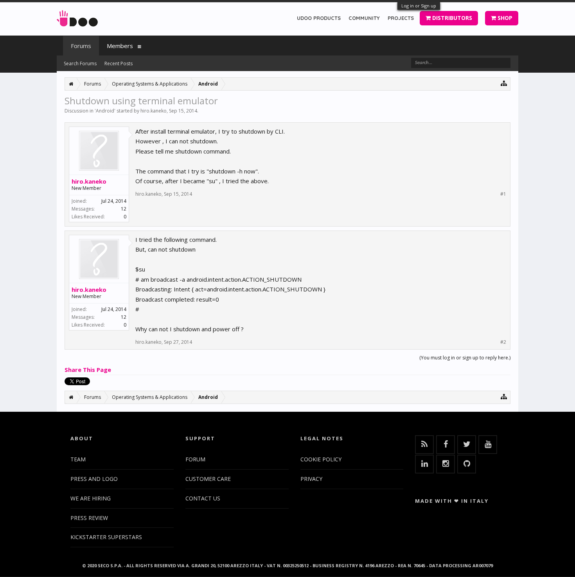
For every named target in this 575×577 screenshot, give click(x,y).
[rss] (424, 444)
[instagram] (445, 464)
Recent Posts (118, 63)
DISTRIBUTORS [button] (451, 17)
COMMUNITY (364, 18)
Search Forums (80, 63)
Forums (81, 46)
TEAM (78, 459)
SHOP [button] (504, 17)
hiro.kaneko (153, 110)
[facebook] (445, 444)
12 (123, 208)
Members (120, 46)
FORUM (195, 459)
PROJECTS (401, 18)
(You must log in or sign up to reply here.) (464, 357)
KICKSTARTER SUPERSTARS (106, 537)
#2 (503, 342)
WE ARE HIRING (90, 498)
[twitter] (466, 444)
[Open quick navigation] (504, 83)
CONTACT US (202, 498)
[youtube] (487, 444)
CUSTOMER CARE (208, 478)
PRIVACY (311, 478)
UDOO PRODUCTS (319, 18)
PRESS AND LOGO (94, 478)
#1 (503, 194)
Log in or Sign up (418, 6)
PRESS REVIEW (89, 518)
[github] (466, 464)
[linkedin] (424, 464)
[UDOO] (77, 17)
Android (105, 110)
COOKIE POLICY (320, 459)
